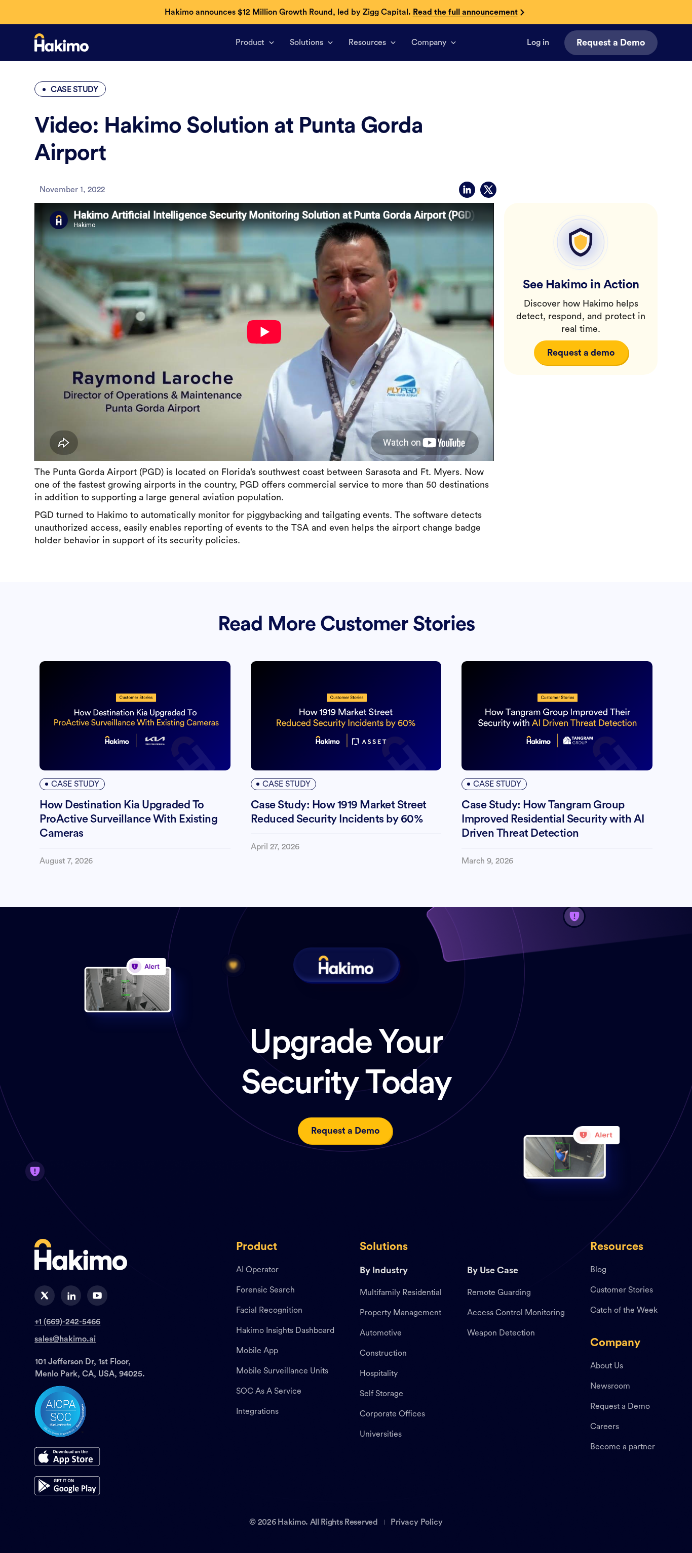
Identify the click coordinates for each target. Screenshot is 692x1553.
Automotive (381, 1333)
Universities (381, 1435)
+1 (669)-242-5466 (67, 1322)
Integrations (257, 1412)
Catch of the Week (624, 1311)
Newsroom (610, 1387)
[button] (255, 42)
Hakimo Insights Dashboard (285, 1331)
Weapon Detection (501, 1333)
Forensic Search (265, 1290)
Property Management (400, 1313)
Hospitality (379, 1374)
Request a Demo (620, 1407)
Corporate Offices (392, 1414)
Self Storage (381, 1394)
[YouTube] (97, 1295)
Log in (538, 42)
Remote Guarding (499, 1293)
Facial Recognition (269, 1311)
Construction (383, 1354)
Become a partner (622, 1447)
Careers (604, 1427)
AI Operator (257, 1270)
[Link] (61, 42)
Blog (598, 1270)
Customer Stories (621, 1290)
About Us (606, 1366)
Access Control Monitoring (516, 1313)
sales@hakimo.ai (65, 1339)
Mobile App (257, 1351)
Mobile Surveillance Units (282, 1371)
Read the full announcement (465, 12)
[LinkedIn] (467, 190)
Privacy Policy (417, 1522)
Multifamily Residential (401, 1293)
